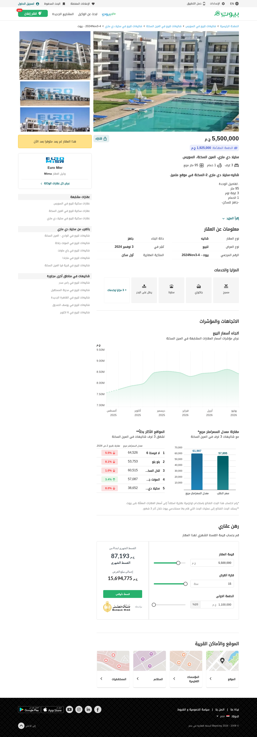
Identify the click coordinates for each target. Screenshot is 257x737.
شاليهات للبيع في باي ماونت (74, 251)
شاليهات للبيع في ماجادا (76, 258)
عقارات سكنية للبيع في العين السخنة (69, 211)
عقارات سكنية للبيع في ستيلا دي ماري (68, 219)
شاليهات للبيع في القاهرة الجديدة (70, 298)
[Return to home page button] (226, 14)
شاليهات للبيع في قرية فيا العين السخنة (67, 266)
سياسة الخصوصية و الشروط (193, 709)
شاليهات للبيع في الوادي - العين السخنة (67, 236)
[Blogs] (109, 14)
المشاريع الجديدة (63, 14)
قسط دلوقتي (123, 594)
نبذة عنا (234, 709)
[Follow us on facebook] (97, 712)
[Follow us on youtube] (69, 712)
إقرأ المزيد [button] (232, 218)
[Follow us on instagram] (79, 712)
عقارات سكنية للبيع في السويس (72, 204)
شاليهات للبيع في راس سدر (74, 283)
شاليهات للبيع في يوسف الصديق (71, 305)
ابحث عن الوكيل (87, 14)
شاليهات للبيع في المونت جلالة (72, 244)
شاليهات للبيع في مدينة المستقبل (70, 291)
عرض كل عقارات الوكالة (57, 183)
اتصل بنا (220, 709)
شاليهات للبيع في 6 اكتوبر (75, 313)
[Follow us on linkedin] (88, 712)
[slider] (178, 563)
